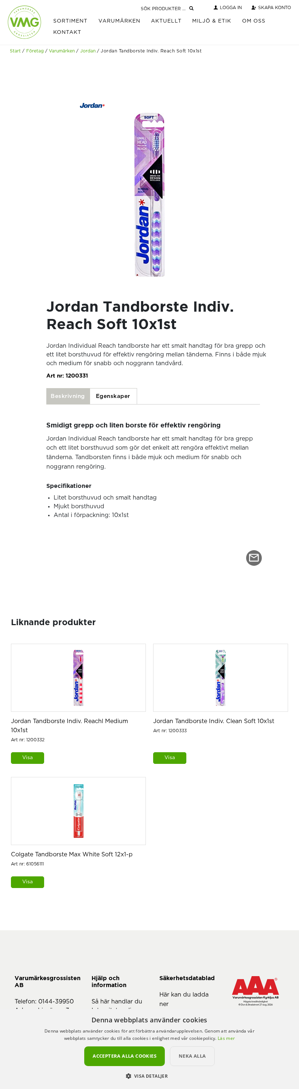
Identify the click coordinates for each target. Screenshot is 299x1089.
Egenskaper (113, 396)
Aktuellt (166, 21)
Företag (35, 51)
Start (15, 51)
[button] (149, 1076)
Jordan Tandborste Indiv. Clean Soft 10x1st (213, 721)
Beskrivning (68, 396)
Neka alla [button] (192, 1056)
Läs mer (226, 1038)
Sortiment (70, 21)
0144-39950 (56, 1002)
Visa (27, 757)
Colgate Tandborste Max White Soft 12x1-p (72, 854)
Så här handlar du (117, 1002)
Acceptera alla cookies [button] (124, 1056)
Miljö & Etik (211, 21)
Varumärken (119, 21)
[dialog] (149, 1049)
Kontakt (67, 32)
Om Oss (253, 21)
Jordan (88, 51)
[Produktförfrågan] (254, 558)
